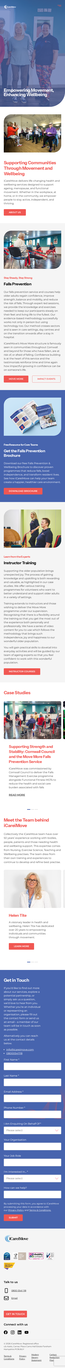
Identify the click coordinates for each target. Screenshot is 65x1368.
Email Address (13, 1091)
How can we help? (15, 1187)
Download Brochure (23, 491)
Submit (13, 1217)
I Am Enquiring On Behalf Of (22, 1123)
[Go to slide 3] (36, 809)
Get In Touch (15, 1314)
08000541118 (14, 1053)
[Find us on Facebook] (6, 1332)
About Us (15, 212)
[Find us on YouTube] (26, 1332)
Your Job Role (12, 1155)
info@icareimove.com (20, 1049)
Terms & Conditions (9, 1357)
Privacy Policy (16, 1210)
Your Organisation (15, 1139)
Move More (16, 378)
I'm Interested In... (16, 1171)
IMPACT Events (46, 378)
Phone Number (14, 1107)
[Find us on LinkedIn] (19, 1332)
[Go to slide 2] (32, 809)
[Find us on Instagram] (13, 1332)
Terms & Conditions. (40, 1210)
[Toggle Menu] (59, 5)
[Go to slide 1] (28, 809)
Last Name (11, 1075)
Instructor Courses (22, 671)
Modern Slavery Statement (36, 1357)
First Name (11, 1059)
